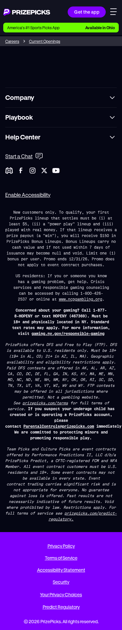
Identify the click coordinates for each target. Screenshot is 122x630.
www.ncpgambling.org (80, 299)
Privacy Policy (61, 546)
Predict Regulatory (61, 607)
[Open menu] (113, 12)
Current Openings (44, 41)
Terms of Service (61, 558)
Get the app (86, 12)
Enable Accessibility (27, 195)
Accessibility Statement (61, 570)
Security (61, 582)
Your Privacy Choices (61, 594)
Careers (12, 41)
